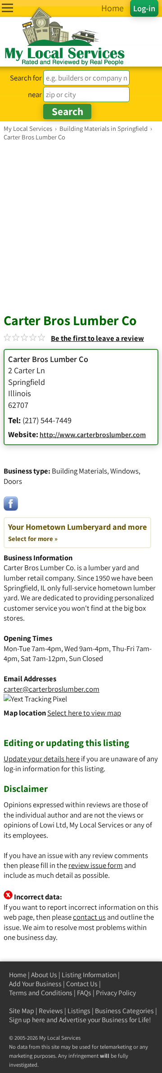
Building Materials (79, 471)
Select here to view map (84, 713)
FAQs (84, 992)
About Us (44, 974)
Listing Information (89, 974)
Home (18, 974)
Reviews (51, 1010)
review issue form (95, 865)
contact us (89, 917)
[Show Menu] (7, 8)
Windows (124, 471)
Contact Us (82, 983)
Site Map (21, 1010)
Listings (79, 1010)
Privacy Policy (116, 992)
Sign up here (27, 1019)
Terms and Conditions (40, 992)
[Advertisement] (81, 227)
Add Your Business (35, 983)
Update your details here (42, 759)
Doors (13, 481)
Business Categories (124, 1010)
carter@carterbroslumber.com (51, 689)
